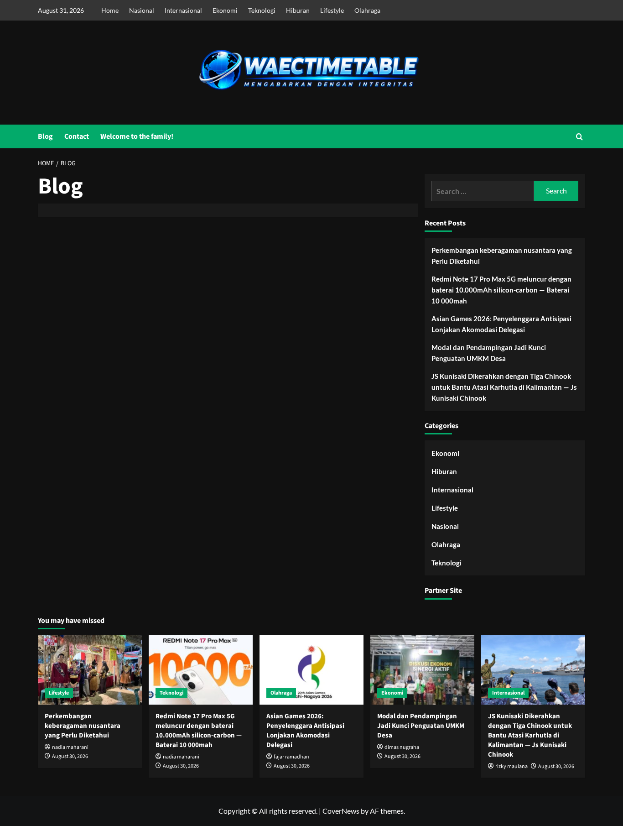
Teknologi (261, 10)
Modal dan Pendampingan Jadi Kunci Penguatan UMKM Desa (488, 352)
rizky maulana (511, 766)
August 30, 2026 (70, 756)
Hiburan (298, 10)
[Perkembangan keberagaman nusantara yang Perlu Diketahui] (90, 670)
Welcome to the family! (136, 136)
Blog (45, 136)
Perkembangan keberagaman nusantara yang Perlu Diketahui (501, 255)
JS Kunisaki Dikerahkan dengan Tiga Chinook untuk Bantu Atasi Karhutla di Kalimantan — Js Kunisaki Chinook (504, 387)
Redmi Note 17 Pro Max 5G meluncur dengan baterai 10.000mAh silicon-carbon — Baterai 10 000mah (501, 290)
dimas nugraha (401, 747)
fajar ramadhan (291, 757)
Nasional (141, 10)
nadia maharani (70, 747)
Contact (76, 136)
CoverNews (340, 810)
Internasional (183, 10)
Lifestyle (332, 10)
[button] (579, 137)
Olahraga (367, 10)
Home (110, 10)
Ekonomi (225, 10)
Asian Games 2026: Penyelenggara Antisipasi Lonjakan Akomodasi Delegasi (501, 324)
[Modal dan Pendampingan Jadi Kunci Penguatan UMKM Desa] (422, 670)
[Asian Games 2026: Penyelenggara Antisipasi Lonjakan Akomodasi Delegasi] (311, 670)
